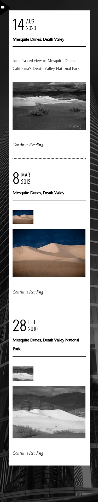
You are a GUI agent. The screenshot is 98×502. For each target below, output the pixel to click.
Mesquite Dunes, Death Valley (38, 39)
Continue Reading (28, 145)
